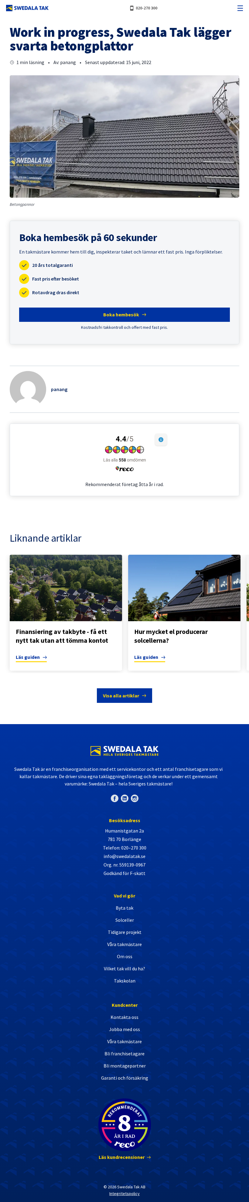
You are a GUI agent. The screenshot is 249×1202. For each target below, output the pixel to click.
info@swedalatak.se (124, 856)
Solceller (124, 920)
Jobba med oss (124, 1029)
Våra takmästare (124, 944)
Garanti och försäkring (124, 1078)
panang (59, 389)
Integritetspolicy (124, 1193)
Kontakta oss (124, 1017)
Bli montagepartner (125, 1066)
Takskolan (124, 981)
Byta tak (124, 908)
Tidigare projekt (125, 932)
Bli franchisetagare (124, 1053)
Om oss (124, 956)
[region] (124, 614)
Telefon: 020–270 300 (124, 848)
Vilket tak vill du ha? (124, 968)
